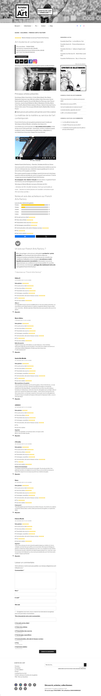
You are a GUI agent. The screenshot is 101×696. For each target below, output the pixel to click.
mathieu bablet (61, 668)
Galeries (24, 32)
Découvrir (17, 26)
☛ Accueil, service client (22, 623)
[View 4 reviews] (34, 207)
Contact (43, 26)
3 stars (17, 209)
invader (74, 668)
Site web (17, 604)
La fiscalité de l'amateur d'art (70, 122)
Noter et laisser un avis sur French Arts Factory (35, 37)
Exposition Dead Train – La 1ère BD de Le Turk (72, 41)
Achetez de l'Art (45, 11)
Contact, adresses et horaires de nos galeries (26, 675)
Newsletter (18, 668)
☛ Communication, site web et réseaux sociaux (29, 639)
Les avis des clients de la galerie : (24, 203)
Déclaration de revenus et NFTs (68, 104)
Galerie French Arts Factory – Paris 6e (26, 164)
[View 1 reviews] (34, 214)
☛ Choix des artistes (21, 627)
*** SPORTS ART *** (44, 12)
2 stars (17, 212)
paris (27, 112)
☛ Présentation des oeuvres (23, 631)
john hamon (78, 668)
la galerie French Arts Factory (35, 177)
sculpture (53, 112)
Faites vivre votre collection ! (80, 63)
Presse (16, 671)
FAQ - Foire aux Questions (21, 676)
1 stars (17, 214)
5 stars (17, 205)
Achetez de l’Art (42, 164)
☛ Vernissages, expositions (23, 635)
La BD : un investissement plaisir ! (69, 112)
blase (71, 668)
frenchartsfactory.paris (22, 56)
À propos (17, 666)
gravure (23, 112)
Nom (17, 590)
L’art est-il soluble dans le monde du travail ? (71, 107)
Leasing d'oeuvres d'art (21, 673)
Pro (36, 26)
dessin (18, 112)
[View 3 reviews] (34, 209)
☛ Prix (17, 643)
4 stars (17, 207)
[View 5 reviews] (34, 205)
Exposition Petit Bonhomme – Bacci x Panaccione (73, 58)
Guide (17, 32)
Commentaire (19, 570)
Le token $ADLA (19, 669)
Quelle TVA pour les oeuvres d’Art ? (72, 125)
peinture (31, 112)
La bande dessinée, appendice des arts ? (71, 110)
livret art (68, 668)
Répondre (17, 312)
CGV (66, 688)
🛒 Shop (50, 26)
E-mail (17, 597)
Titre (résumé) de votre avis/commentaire (27, 616)
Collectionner (27, 26)
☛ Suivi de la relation (21, 647)
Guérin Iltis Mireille (20, 358)
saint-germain (38, 112)
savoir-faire (46, 112)
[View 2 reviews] (34, 211)
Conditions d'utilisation (58, 688)
